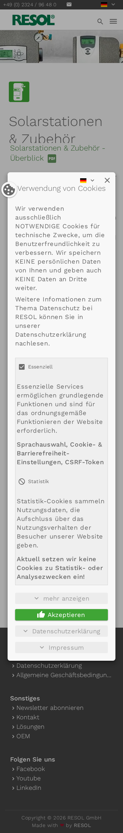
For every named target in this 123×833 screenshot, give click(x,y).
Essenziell (40, 367)
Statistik (38, 481)
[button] (107, 180)
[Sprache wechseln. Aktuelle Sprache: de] (89, 180)
